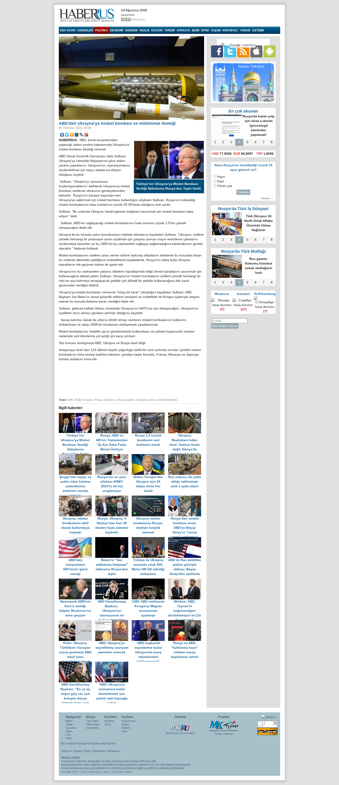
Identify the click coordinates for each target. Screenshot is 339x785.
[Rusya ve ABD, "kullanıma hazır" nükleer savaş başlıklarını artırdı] (186, 622)
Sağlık (69, 724)
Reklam (126, 727)
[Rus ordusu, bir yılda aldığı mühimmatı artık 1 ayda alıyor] (186, 456)
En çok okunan (243, 111)
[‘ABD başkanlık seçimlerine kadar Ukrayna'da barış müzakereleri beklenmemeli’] (150, 622)
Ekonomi (116, 30)
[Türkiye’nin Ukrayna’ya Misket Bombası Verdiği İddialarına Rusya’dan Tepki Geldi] (77, 414)
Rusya (99, 399)
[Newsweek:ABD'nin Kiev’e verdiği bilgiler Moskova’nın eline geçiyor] (77, 581)
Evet (220, 181)
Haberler (85, 30)
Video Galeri (93, 724)
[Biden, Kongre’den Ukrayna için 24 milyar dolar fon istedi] (150, 456)
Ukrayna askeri (125, 399)
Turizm (169, 30)
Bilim (195, 30)
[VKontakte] (62, 135)
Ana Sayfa (68, 30)
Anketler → (267, 198)
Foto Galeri (92, 721)
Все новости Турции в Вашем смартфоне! (88, 743)
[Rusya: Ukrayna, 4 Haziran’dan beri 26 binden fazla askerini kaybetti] (113, 498)
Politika (101, 30)
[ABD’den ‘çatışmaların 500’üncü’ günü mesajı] (77, 539)
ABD (71, 399)
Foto (68, 734)
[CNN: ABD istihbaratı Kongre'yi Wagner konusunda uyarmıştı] (150, 581)
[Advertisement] (131, 379)
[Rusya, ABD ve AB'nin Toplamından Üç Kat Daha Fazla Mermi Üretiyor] (113, 414)
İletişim (125, 724)
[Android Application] (270, 51)
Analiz (144, 30)
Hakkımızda (128, 721)
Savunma (71, 727)
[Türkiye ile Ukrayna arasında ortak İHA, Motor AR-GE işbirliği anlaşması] (150, 539)
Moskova (113, 751)
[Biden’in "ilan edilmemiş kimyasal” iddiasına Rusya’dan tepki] (113, 539)
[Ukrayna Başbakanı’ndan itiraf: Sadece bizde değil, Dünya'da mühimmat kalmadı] (186, 414)
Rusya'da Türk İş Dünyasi (243, 208)
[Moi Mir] (76, 135)
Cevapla (243, 192)
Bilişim (69, 721)
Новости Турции (71, 751)
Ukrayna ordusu (146, 399)
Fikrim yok (224, 186)
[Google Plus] (86, 135)
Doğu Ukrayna (84, 399)
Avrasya (183, 30)
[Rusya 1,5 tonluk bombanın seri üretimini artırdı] (150, 414)
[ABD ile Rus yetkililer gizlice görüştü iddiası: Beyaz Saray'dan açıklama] (186, 539)
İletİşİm (258, 30)
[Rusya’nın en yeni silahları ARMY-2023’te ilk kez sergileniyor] (113, 456)
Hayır (221, 176)
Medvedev (99, 751)
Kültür (157, 30)
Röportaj (230, 30)
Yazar (107, 724)
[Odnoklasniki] (71, 135)
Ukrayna (109, 399)
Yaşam (216, 30)
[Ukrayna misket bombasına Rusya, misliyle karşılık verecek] (150, 498)
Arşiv (124, 731)
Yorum (245, 30)
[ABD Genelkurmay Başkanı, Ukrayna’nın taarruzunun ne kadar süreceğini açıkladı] (113, 581)
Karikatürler (92, 727)
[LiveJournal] (81, 135)
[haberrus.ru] (87, 15)
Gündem (131, 30)
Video (69, 738)
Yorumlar (109, 721)
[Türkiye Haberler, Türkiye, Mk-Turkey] (223, 725)
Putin (87, 751)
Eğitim (69, 731)
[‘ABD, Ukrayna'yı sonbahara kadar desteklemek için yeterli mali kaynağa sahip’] (113, 664)
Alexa (107, 771)
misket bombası (167, 399)
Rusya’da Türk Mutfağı (243, 251)
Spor (205, 30)
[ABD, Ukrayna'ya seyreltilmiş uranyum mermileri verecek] (113, 622)
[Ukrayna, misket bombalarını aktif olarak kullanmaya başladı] (77, 498)
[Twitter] (67, 135)
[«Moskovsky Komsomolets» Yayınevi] (180, 725)
